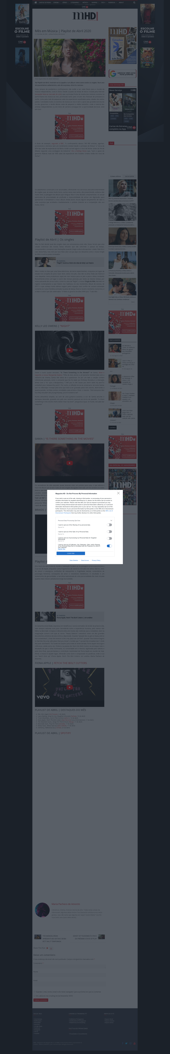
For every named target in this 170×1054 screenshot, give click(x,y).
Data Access (85, 560)
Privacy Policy (96, 560)
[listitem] (85, 520)
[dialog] (85, 527)
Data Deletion (74, 560)
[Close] (119, 494)
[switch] (109, 525)
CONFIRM (70, 553)
